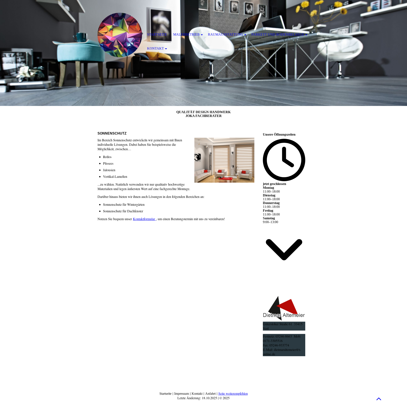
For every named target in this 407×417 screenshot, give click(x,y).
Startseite (157, 34)
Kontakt (155, 48)
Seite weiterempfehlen (233, 393)
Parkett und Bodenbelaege (277, 34)
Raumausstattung (225, 34)
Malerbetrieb (186, 34)
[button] (379, 399)
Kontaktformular (144, 219)
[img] (120, 35)
